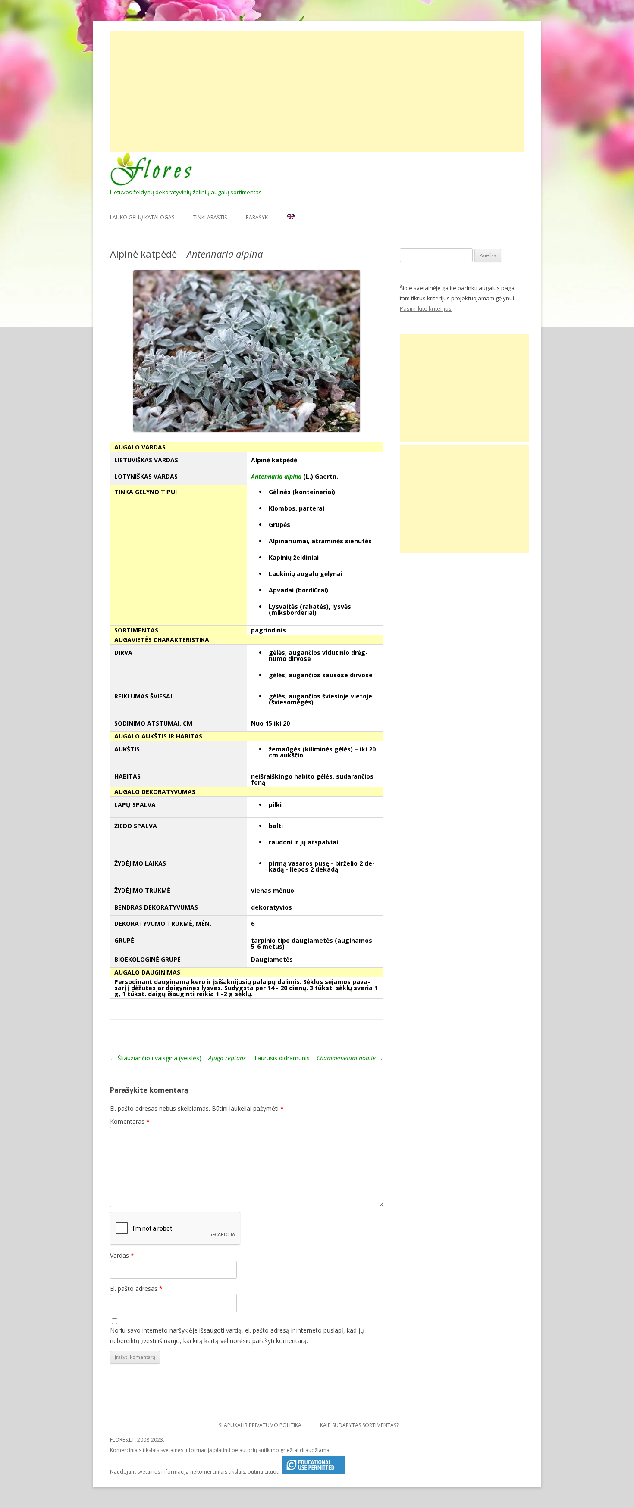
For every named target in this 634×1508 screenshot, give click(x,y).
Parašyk (257, 217)
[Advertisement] (317, 91)
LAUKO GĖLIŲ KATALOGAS (142, 217)
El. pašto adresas (136, 1288)
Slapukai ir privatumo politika (260, 1425)
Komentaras (130, 1121)
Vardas (122, 1255)
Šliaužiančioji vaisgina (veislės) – (178, 1058)
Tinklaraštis (210, 217)
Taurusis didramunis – (318, 1058)
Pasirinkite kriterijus (426, 308)
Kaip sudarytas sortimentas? (359, 1425)
